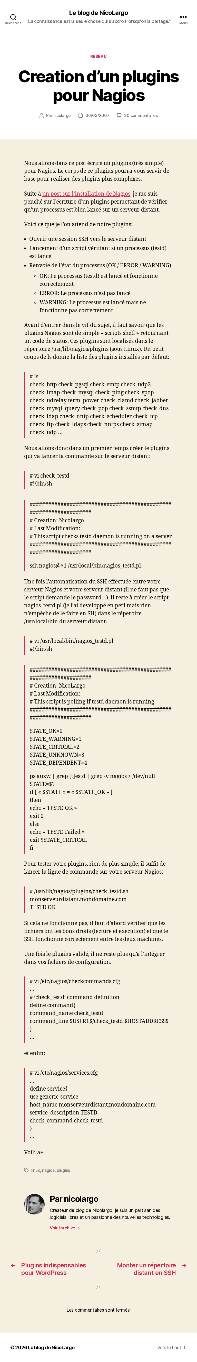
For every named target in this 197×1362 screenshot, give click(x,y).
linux (35, 1170)
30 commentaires (140, 115)
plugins (63, 1170)
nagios (48, 1170)
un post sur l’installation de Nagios (86, 193)
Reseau (98, 56)
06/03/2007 (97, 115)
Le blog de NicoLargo (98, 13)
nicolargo (62, 115)
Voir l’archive (65, 1227)
